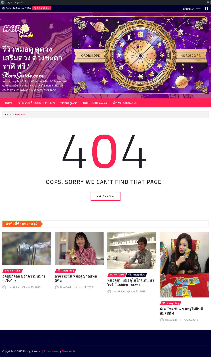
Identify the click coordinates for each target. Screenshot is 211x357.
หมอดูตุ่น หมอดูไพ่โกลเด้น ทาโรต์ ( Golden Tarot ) (130, 282)
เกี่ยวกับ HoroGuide (124, 103)
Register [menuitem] (19, 2)
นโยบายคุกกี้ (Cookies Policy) (36, 103)
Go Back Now (106, 196)
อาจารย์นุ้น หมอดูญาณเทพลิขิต (76, 278)
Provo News (51, 351)
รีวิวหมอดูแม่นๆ (69, 103)
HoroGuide (14, 287)
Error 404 (20, 114)
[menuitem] (2, 2)
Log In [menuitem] (9, 2)
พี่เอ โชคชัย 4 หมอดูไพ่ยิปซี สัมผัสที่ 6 (181, 311)
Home (9, 103)
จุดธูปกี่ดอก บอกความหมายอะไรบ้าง (24, 278)
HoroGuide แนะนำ (95, 103)
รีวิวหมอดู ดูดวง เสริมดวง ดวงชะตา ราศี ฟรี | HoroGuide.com (32, 62)
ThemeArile (68, 351)
